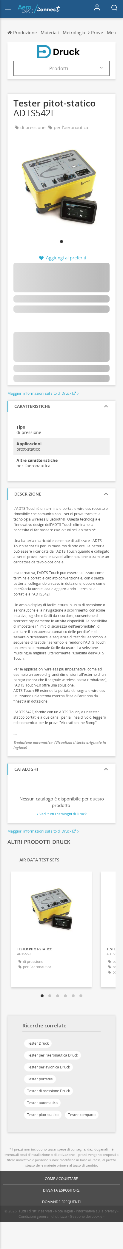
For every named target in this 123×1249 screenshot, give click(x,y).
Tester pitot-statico (43, 1114)
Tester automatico (42, 1102)
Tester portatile (40, 1079)
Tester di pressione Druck (48, 1090)
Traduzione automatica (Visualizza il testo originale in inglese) (59, 745)
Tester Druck (38, 1043)
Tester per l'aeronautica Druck (52, 1055)
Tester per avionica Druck (48, 1067)
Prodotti (58, 68)
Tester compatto (82, 1114)
